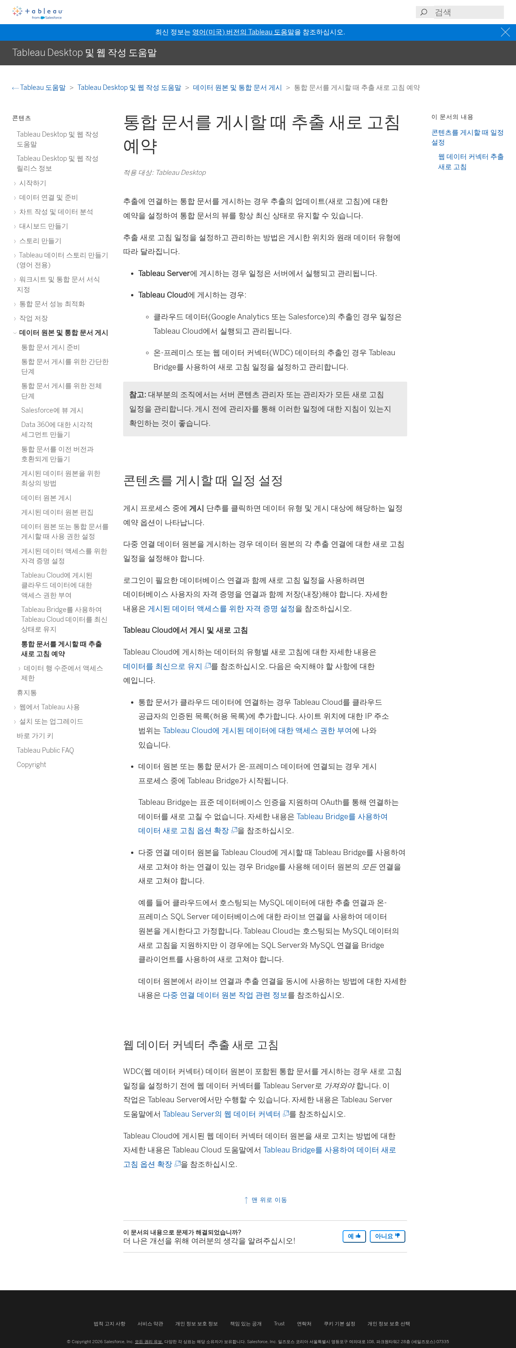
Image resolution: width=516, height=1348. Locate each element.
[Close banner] (506, 32)
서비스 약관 (150, 1323)
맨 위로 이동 (268, 1199)
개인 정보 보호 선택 (389, 1323)
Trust (279, 1323)
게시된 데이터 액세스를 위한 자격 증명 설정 (221, 608)
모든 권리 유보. (149, 1341)
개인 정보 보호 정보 (196, 1323)
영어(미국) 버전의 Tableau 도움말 (243, 32)
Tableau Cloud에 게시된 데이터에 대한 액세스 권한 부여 (257, 730)
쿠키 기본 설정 (339, 1323)
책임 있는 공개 (246, 1323)
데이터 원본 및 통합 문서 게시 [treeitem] (63, 332)
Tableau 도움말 (43, 87)
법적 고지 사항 (109, 1323)
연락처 (304, 1323)
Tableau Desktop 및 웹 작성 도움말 (130, 87)
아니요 (385, 1236)
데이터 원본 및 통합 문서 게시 (238, 87)
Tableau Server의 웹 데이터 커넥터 (225, 1113)
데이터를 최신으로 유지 (166, 666)
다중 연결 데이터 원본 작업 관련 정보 (225, 995)
